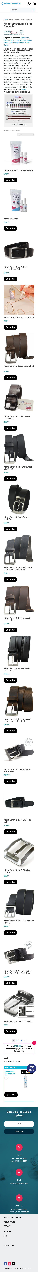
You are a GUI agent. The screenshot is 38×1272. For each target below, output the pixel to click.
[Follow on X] (13, 1263)
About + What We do (12, 1218)
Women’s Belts (9, 40)
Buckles (29, 40)
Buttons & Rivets (10, 42)
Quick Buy (10, 180)
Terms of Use (9, 1222)
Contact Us (9, 1245)
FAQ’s (6, 1236)
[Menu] (4, 10)
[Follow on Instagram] (9, 1263)
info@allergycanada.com (19, 1183)
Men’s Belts (25, 38)
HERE (24, 89)
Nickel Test (20, 42)
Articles (7, 1232)
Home (6, 20)
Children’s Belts (20, 40)
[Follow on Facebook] (5, 1263)
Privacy (7, 1226)
